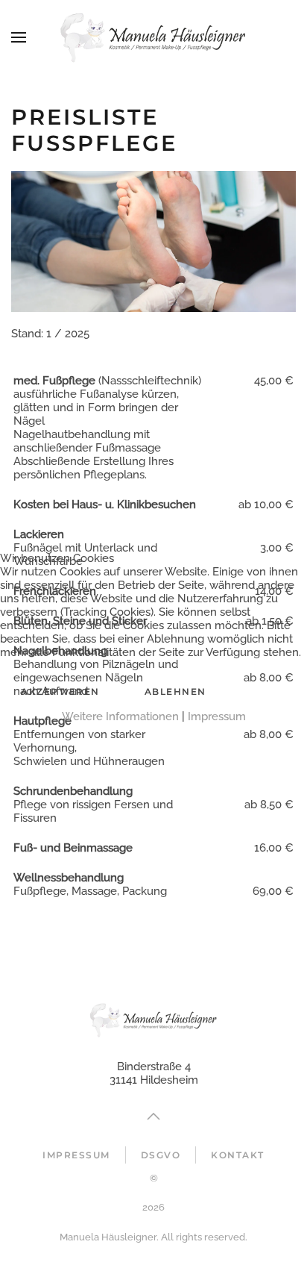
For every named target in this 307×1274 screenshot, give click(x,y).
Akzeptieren (60, 691)
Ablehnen (175, 691)
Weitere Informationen (120, 716)
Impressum (217, 716)
